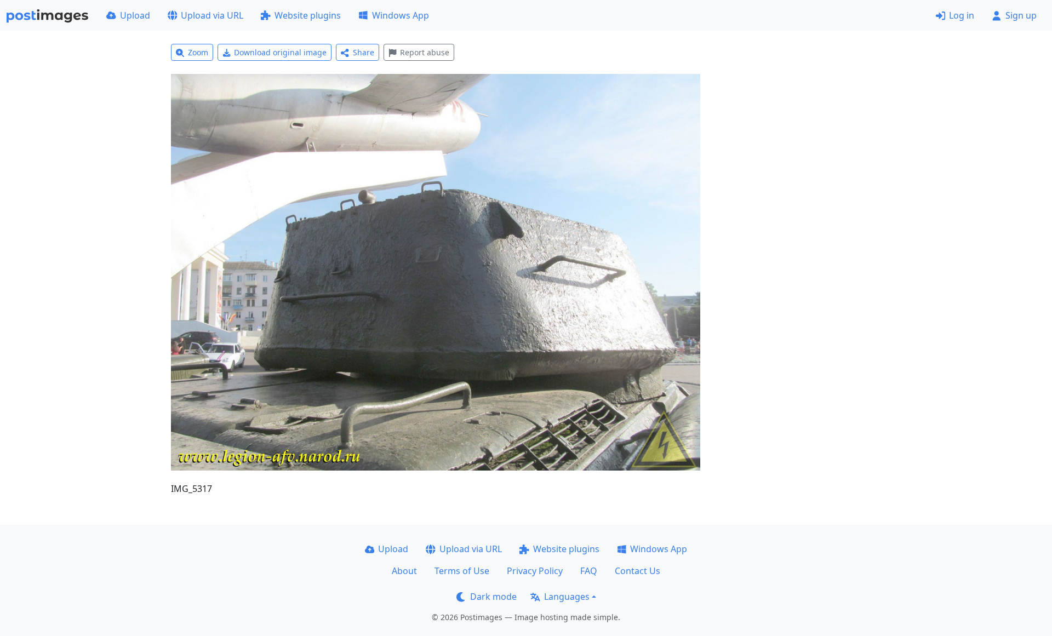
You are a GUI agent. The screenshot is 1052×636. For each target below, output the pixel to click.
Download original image (280, 52)
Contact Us (637, 571)
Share (363, 52)
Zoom (198, 52)
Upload (135, 15)
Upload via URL (212, 15)
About (404, 571)
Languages (567, 597)
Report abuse (424, 52)
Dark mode (493, 597)
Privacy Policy (535, 571)
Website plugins (308, 15)
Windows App (400, 15)
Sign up (1021, 15)
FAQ (588, 571)
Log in (961, 15)
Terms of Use (461, 571)
